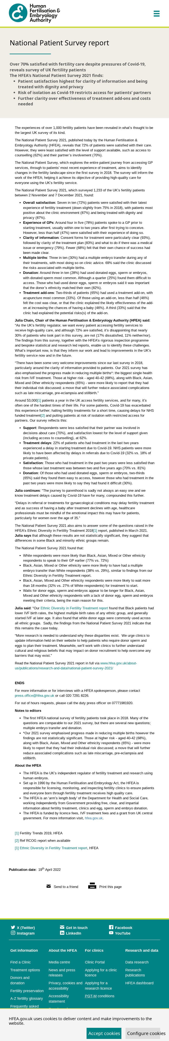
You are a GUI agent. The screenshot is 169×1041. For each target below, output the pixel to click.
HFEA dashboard (139, 983)
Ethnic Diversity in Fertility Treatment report (74, 608)
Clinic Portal (95, 962)
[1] (17, 848)
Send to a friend (65, 887)
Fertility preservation (27, 991)
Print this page (110, 887)
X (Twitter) (26, 928)
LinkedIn (73, 933)
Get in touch (77, 928)
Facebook (123, 928)
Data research (137, 962)
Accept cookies (104, 1033)
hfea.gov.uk (94, 818)
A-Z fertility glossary (26, 998)
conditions (99, 996)
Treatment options (25, 970)
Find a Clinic (20, 962)
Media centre (59, 962)
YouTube (122, 933)
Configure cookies (143, 1033)
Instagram (26, 933)
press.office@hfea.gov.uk (34, 696)
